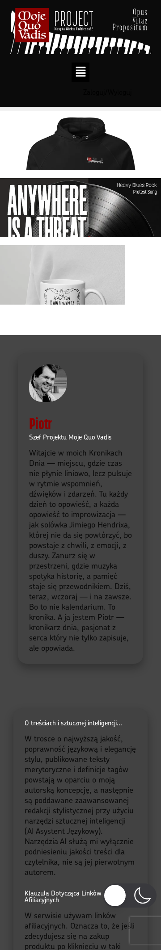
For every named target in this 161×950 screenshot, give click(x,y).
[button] (80, 72)
